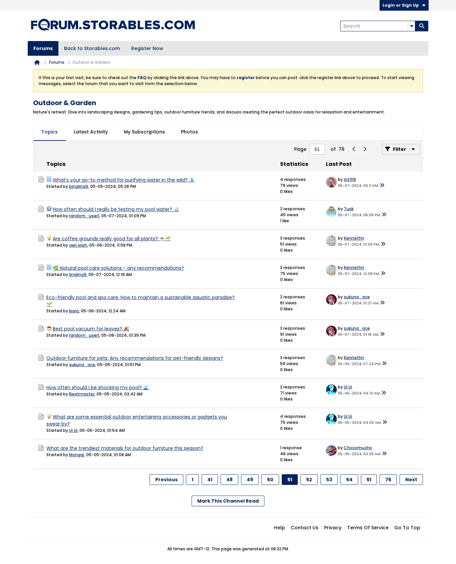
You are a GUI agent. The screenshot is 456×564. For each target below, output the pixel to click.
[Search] (421, 26)
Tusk (349, 209)
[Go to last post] (382, 186)
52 (309, 479)
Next (411, 479)
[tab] (49, 132)
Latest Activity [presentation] (91, 131)
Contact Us (304, 527)
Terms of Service (368, 527)
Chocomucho (358, 448)
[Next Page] (365, 149)
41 (209, 479)
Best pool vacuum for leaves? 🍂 (91, 328)
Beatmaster (81, 394)
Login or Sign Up (401, 5)
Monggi (76, 455)
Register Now (147, 48)
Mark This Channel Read (228, 501)
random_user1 (84, 216)
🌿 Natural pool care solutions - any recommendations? (118, 268)
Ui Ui (348, 387)
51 (289, 479)
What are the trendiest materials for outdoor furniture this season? (124, 448)
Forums (43, 48)
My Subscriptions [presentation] (144, 131)
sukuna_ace (357, 297)
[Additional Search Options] (411, 26)
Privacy (332, 527)
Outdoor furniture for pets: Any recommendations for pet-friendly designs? (134, 358)
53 (329, 479)
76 (388, 479)
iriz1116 (350, 179)
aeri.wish (78, 245)
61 (369, 479)
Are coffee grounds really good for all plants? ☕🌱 (112, 238)
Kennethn (354, 238)
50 (270, 479)
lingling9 (77, 274)
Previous (166, 479)
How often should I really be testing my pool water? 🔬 (116, 209)
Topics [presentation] (49, 131)
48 (229, 479)
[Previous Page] (354, 149)
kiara (74, 311)
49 (250, 479)
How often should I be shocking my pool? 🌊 (97, 387)
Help (279, 527)
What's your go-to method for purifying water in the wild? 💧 (124, 180)
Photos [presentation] (189, 131)
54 (349, 479)
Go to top (407, 527)
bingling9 (78, 186)
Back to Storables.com (92, 48)
